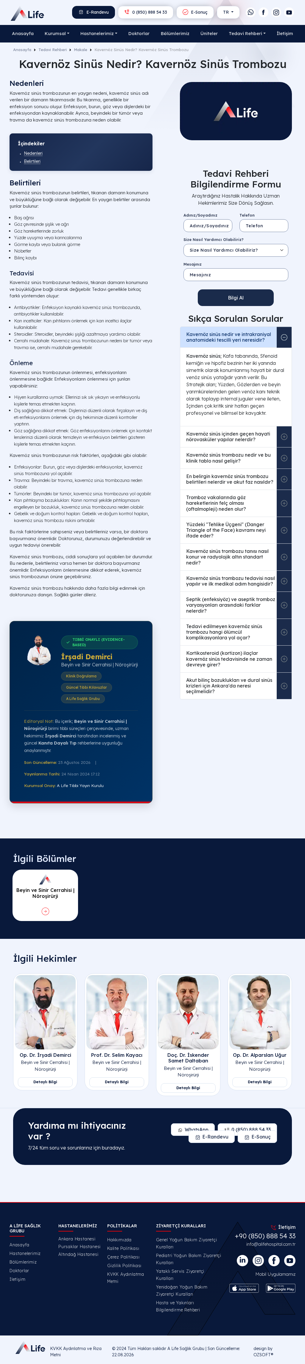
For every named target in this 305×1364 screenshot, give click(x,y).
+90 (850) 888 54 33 (265, 1236)
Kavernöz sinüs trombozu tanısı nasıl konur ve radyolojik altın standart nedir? (227, 556)
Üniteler (209, 33)
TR (226, 12)
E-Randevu (97, 12)
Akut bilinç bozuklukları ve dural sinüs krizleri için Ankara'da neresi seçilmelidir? (229, 685)
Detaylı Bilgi (45, 1082)
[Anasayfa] (22, 13)
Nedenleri (33, 153)
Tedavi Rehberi (52, 49)
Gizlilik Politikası (124, 1265)
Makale (80, 49)
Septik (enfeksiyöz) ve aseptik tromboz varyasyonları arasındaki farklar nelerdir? (230, 605)
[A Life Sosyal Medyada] (289, 1260)
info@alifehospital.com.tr (270, 1244)
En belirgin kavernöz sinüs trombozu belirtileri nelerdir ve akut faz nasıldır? (229, 479)
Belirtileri (32, 161)
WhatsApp (196, 1130)
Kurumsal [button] (55, 33)
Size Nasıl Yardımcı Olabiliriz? (213, 239)
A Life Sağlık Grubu (185, 1348)
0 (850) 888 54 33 (149, 12)
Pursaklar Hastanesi (79, 1246)
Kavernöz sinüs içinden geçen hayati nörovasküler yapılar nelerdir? (228, 436)
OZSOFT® (263, 1354)
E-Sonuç (199, 12)
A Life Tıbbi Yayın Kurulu (80, 785)
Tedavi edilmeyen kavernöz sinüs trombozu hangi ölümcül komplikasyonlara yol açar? (224, 632)
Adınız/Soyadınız (200, 215)
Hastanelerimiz (25, 1253)
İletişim (285, 33)
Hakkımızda (119, 1239)
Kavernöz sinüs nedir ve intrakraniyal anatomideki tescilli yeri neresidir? (228, 337)
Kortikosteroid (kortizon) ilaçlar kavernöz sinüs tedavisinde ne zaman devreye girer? (229, 658)
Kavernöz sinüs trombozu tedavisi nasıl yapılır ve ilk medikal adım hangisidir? (230, 581)
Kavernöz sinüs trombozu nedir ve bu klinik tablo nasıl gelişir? (228, 457)
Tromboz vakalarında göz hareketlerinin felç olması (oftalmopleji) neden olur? (216, 503)
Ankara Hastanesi (77, 1239)
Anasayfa (23, 33)
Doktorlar (139, 33)
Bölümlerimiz (175, 33)
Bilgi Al (236, 298)
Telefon (247, 215)
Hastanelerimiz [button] (97, 33)
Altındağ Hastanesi (78, 1254)
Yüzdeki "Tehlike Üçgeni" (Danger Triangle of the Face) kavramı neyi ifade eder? (226, 530)
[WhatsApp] (251, 12)
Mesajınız (192, 264)
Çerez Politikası (123, 1257)
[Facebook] (263, 12)
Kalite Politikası (123, 1248)
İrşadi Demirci (86, 656)
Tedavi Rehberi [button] (245, 33)
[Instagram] (276, 12)
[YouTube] (289, 12)
